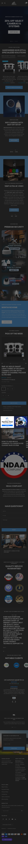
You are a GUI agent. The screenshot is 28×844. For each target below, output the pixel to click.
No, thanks (7, 426)
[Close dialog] (26, 416)
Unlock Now (7, 425)
